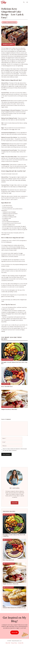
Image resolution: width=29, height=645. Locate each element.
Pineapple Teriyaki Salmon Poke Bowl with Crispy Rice (14, 362)
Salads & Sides (5, 383)
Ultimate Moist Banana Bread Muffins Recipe (14, 607)
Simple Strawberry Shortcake (9, 409)
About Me (14, 502)
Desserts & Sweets (8, 44)
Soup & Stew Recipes (7, 359)
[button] (23, 2)
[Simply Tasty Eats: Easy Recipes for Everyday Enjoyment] (3, 2)
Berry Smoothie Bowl (6, 386)
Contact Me (20, 643)
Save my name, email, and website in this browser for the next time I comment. (15, 449)
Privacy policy (14, 643)
